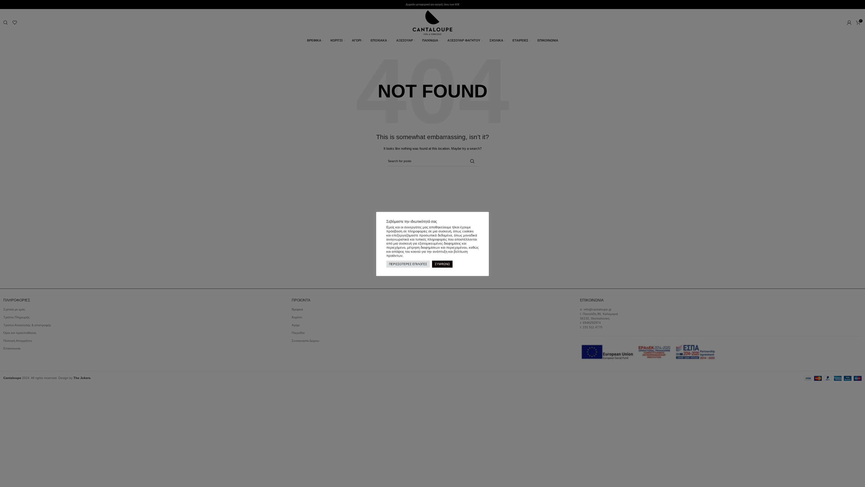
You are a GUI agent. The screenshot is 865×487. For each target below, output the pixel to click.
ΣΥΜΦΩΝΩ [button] (442, 264)
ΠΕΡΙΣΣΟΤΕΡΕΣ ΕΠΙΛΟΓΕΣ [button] (408, 264)
